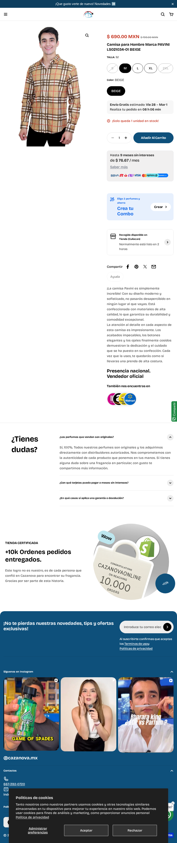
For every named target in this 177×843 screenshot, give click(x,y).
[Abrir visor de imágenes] (87, 35)
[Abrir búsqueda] (162, 14)
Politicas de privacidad (136, 648)
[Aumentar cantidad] (127, 137)
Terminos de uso (136, 644)
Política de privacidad (32, 817)
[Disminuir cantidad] (111, 137)
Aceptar (86, 830)
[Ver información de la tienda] (167, 242)
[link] (115, 276)
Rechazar (135, 830)
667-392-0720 (14, 784)
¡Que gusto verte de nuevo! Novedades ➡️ (85, 4)
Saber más (119, 167)
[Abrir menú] (5, 14)
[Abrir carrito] (171, 14)
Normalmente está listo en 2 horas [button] (139, 246)
